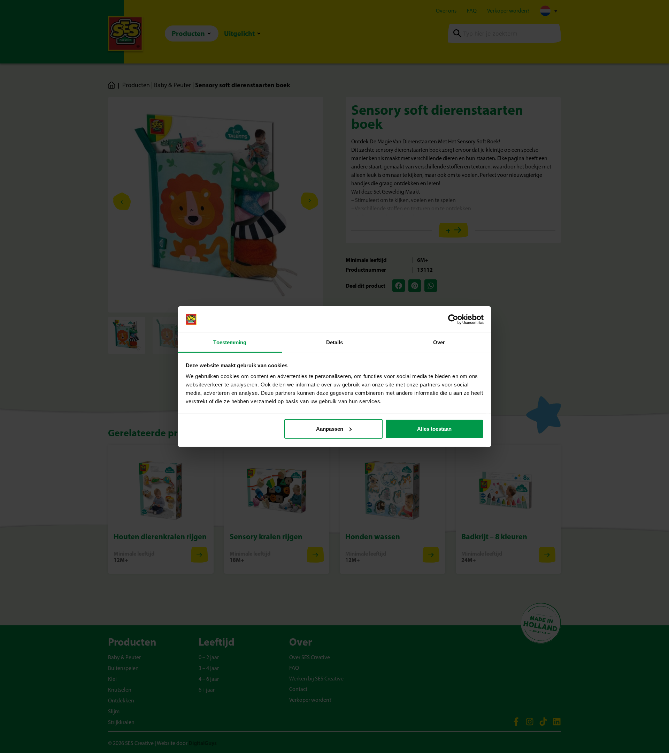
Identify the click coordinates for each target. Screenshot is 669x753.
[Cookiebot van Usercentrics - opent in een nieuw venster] (453, 319)
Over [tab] (439, 342)
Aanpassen (329, 429)
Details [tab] (334, 342)
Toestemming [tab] (229, 342)
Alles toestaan (434, 429)
